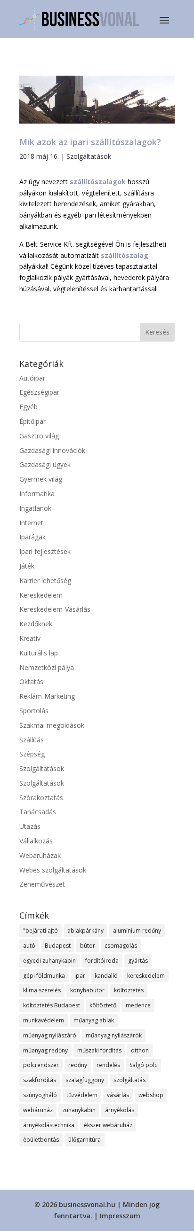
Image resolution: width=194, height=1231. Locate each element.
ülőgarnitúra (84, 1140)
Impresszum (120, 1215)
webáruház (38, 1110)
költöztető (102, 1005)
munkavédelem (43, 1020)
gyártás (138, 961)
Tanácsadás (37, 811)
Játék (26, 565)
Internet (31, 522)
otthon (140, 1050)
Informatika (37, 493)
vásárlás (118, 1095)
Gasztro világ (39, 435)
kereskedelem (146, 976)
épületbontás (41, 1140)
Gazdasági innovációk (52, 450)
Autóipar (32, 378)
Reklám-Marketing (47, 696)
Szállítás (31, 739)
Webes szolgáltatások (52, 869)
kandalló (106, 976)
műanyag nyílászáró (49, 1035)
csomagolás (121, 946)
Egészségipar (39, 392)
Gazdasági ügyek (45, 464)
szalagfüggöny (84, 1080)
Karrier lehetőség (45, 580)
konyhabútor (87, 990)
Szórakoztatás (41, 797)
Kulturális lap (38, 652)
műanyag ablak (93, 1020)
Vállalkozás (36, 840)
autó (29, 946)
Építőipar (32, 421)
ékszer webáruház (108, 1125)
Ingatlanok (35, 508)
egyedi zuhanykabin (49, 961)
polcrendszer (41, 1065)
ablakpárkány (85, 931)
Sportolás (33, 710)
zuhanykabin (79, 1110)
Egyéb (28, 406)
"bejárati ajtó (40, 931)
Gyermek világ (40, 479)
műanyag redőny (45, 1050)
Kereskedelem (41, 595)
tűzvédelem (81, 1095)
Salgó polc (143, 1065)
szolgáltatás (129, 1080)
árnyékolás (119, 1110)
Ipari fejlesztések (45, 551)
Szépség (32, 753)
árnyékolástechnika (48, 1125)
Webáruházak (40, 855)
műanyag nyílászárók (114, 1035)
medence (138, 1005)
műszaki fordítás (99, 1050)
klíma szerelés (42, 990)
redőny (77, 1065)
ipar (79, 976)
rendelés (108, 1065)
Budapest (58, 946)
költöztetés (129, 990)
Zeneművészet (42, 884)
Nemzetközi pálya (46, 667)
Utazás (29, 826)
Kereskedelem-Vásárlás (54, 609)
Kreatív (29, 638)
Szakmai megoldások (51, 725)
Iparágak (32, 536)
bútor (87, 946)
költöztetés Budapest (51, 1005)
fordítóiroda (102, 961)
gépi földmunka (44, 976)
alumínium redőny (137, 931)
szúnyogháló (40, 1095)
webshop (150, 1095)
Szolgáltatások (88, 156)
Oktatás (31, 681)
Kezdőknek (35, 623)
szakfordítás (39, 1080)
